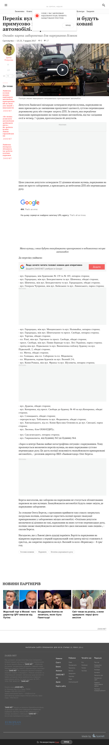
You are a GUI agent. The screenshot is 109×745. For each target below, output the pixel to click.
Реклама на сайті (97, 679)
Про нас (96, 662)
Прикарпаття (72, 665)
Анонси (59, 670)
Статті (58, 662)
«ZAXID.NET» (19, 687)
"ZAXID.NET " (29, 664)
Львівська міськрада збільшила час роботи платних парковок (7, 150)
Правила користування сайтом (98, 684)
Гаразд (68, 25)
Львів (70, 662)
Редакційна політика (97, 666)
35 (8, 65)
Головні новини (27, 552)
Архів (58, 682)
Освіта (29, 11)
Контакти (97, 672)
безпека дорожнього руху (62, 552)
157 (8, 70)
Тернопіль (72, 668)
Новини (59, 658)
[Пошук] (103, 5)
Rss (82, 662)
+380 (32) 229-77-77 (18, 691)
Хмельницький (73, 682)
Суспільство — (9, 40)
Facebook (84, 665)
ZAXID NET (54, 3)
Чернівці (71, 676)
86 (8, 76)
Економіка (19, 11)
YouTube (84, 671)
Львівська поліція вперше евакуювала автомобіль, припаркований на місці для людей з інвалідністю (8, 99)
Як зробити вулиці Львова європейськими (8, 126)
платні (55, 535)
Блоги (58, 666)
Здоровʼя (90, 11)
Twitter (83, 668)
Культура (80, 11)
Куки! (57, 742)
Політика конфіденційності (99, 690)
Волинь (71, 671)
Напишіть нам (98, 675)
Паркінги (42, 552)
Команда (97, 670)
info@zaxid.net (30, 693)
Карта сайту (61, 686)
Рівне (70, 679)
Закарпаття (72, 673)
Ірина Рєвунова (9, 58)
